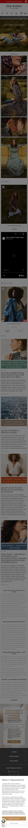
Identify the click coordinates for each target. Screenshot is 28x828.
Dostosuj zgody (14, 823)
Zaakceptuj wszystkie (14, 818)
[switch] (3, 826)
